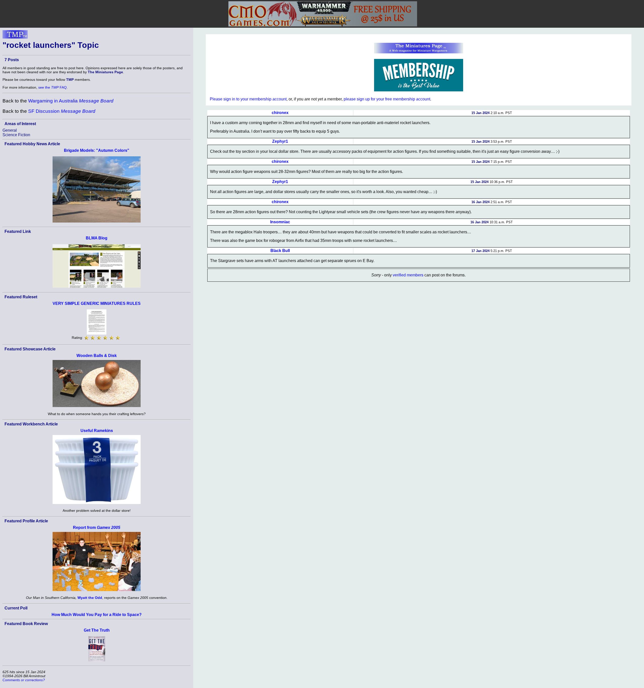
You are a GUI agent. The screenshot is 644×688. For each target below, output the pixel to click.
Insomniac (280, 222)
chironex (280, 113)
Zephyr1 (280, 141)
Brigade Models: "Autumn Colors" (96, 150)
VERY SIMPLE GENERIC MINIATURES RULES (97, 303)
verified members (408, 275)
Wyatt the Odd (89, 598)
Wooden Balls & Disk (96, 355)
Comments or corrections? (24, 680)
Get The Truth (97, 630)
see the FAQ (52, 87)
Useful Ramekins (96, 430)
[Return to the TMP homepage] (15, 35)
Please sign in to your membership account (248, 99)
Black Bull (280, 250)
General (10, 130)
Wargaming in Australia (70, 100)
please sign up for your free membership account (387, 99)
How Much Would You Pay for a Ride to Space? (97, 614)
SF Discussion (61, 111)
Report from (96, 527)
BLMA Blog (96, 238)
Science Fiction (16, 135)
